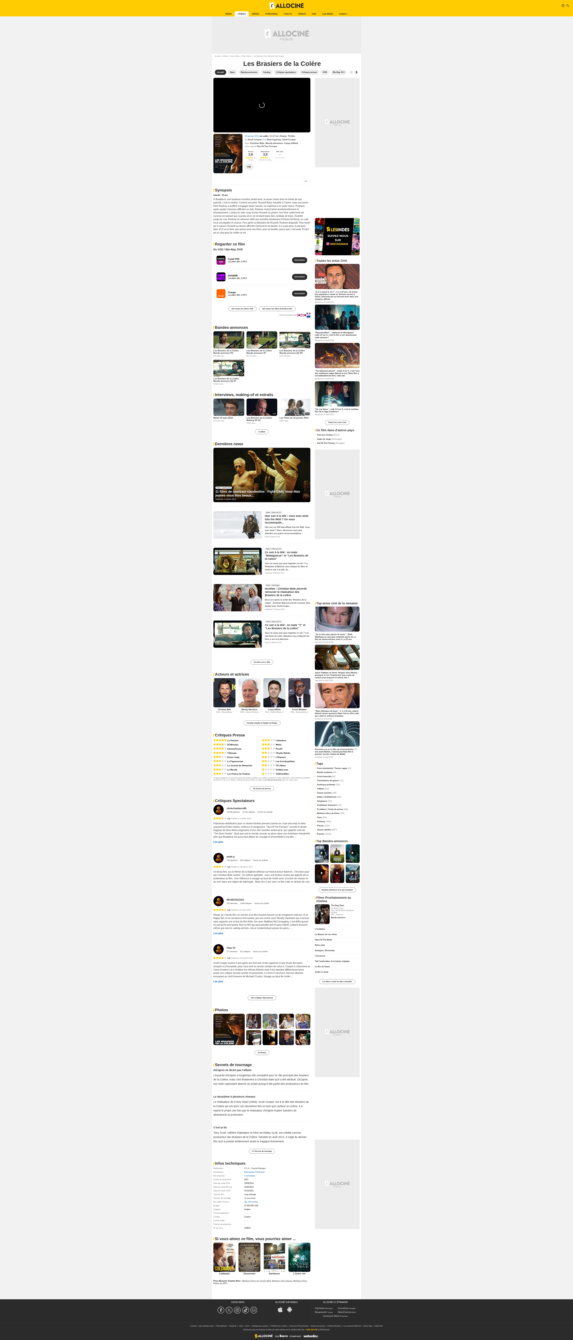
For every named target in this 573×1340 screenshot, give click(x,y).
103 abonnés (232, 860)
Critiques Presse (230, 735)
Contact (193, 1326)
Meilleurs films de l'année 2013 (256, 1281)
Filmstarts (320, 1308)
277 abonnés (232, 952)
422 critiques (245, 952)
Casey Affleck (291, 143)
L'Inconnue (320, 956)
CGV (247, 1326)
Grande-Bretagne (258, 1168)
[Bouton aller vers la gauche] (351, 72)
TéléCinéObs (282, 774)
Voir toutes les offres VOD (242, 309)
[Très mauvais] (268, 769)
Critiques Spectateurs (235, 800)
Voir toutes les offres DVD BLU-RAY (277, 309)
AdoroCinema (344, 1312)
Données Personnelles (299, 1326)
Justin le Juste (321, 972)
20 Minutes (232, 744)
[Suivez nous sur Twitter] (229, 1310)
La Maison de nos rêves (326, 934)
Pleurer (323, 826)
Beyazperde (321, 1312)
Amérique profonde (328, 785)
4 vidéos (261, 432)
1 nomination (249, 1176)
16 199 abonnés (233, 812)
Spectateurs (265, 151)
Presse (250, 151)
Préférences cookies (279, 1326)
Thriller (291, 136)
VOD (314, 14)
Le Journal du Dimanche (239, 765)
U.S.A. (247, 1168)
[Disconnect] (249, 1257)
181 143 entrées (251, 1202)
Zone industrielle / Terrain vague (334, 768)
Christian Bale (257, 143)
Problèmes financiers (329, 805)
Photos (221, 1010)
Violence (324, 821)
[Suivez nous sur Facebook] (221, 1310)
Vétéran (323, 789)
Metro (279, 744)
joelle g (231, 856)
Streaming (271, 14)
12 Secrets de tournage (262, 1151)
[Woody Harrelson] (249, 692)
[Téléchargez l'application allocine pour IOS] (282, 1309)
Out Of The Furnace (331, 443)
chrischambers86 (236, 808)
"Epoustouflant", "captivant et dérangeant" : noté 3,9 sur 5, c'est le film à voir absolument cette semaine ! (335, 335)
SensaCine (343, 1308)
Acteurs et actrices (232, 674)
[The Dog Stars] (322, 914)
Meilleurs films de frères (330, 813)
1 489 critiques (246, 903)
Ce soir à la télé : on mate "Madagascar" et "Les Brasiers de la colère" (286, 555)
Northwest (274, 1273)
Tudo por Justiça (328, 435)
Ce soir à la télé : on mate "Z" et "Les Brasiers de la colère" (285, 627)
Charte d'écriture (334, 1326)
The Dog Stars (337, 905)
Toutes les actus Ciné (337, 422)
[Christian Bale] (224, 692)
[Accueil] (286, 5)
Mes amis (279, 151)
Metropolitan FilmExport (254, 1172)
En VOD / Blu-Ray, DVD (228, 249)
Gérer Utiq (367, 1326)
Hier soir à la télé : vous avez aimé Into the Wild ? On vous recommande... (286, 519)
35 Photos (262, 1053)
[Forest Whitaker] (299, 692)
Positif (279, 749)
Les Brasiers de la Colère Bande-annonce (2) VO (292, 351)
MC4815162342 (235, 900)
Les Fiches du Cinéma (238, 774)
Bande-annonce (338, 917)
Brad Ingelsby (274, 139)
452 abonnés (232, 903)
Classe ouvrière (326, 793)
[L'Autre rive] (299, 1257)
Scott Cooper (254, 139)
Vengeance (324, 801)
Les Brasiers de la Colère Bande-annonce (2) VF (226, 379)
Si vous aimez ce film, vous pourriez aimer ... (255, 1239)
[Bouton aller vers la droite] (356, 72)
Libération (281, 740)
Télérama (232, 753)
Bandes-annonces (231, 327)
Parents (324, 834)
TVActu (288, 14)
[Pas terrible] (268, 753)
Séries (255, 14)
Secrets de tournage (233, 1065)
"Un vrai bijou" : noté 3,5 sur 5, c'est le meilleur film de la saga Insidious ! (337, 410)
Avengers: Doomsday (325, 950)
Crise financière (326, 776)
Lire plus (218, 842)
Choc (322, 817)
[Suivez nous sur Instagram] (238, 1310)
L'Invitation (320, 929)
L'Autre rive (299, 1273)
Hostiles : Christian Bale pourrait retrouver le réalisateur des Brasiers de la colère (286, 592)
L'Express (281, 757)
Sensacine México (332, 1316)
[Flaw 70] (218, 949)
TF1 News (281, 765)
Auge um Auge (329, 439)
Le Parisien (233, 740)
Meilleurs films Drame (282, 1281)
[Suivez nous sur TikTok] (246, 1310)
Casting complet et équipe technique (262, 723)
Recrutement (221, 1326)
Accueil (217, 56)
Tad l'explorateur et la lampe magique (332, 961)
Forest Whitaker (299, 709)
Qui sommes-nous (206, 1326)
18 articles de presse (262, 789)
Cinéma (242, 14)
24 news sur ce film (262, 662)
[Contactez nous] (254, 1310)
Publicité (232, 1326)
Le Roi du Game (322, 966)
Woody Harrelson (274, 143)
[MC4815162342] (218, 901)
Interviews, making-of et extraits (244, 394)
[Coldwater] (224, 1257)
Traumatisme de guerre (330, 780)
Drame (283, 136)
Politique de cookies (260, 1326)
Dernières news (229, 444)
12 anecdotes (250, 1198)
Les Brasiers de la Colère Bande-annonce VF (259, 351)
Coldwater (224, 1273)
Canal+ (343, 14)
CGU (241, 1326)
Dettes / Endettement (329, 797)
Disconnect (249, 1273)
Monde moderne (326, 772)
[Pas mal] (220, 757)
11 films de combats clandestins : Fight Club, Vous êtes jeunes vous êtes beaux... (257, 493)
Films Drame (246, 56)
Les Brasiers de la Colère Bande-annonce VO (226, 351)
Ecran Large (233, 757)
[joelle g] (218, 858)
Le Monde (232, 769)
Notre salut (320, 945)
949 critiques (245, 860)
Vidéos (302, 14)
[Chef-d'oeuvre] (220, 740)
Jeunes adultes (327, 830)
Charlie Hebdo (283, 753)
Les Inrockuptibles (285, 761)
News (228, 14)
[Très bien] (220, 744)
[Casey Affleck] (274, 692)
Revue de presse (274, 780)
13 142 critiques (249, 812)
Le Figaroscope (235, 761)
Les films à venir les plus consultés (337, 982)
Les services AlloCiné (352, 1326)
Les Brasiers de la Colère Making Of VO (259, 419)
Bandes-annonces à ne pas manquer (337, 890)
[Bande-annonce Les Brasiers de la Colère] (227, 153)
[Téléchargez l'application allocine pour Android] (291, 1309)
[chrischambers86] (218, 810)
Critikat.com (282, 769)
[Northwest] (274, 1257)
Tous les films (235, 56)
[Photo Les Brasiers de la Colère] (229, 1029)
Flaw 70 (231, 948)
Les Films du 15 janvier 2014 (293, 418)
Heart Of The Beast (323, 940)
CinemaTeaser (234, 749)
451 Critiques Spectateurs (262, 998)
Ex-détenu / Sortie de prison (332, 809)
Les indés (327, 14)
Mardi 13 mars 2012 (223, 418)
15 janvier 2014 (252, 136)
